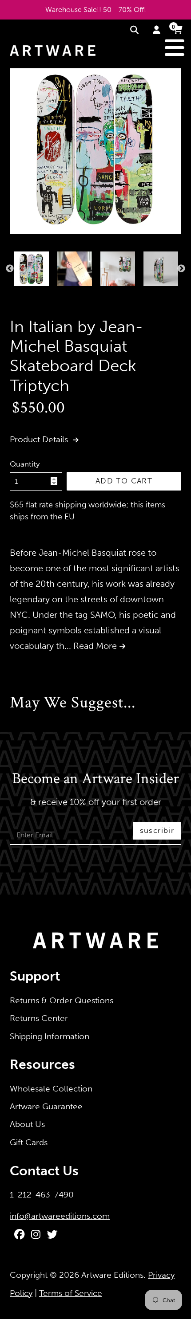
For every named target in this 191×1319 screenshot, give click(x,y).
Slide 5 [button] (40, 295)
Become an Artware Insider (95, 779)
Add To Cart (124, 480)
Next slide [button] (181, 268)
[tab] (12, 295)
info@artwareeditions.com (60, 1216)
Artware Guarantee (46, 1106)
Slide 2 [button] (19, 295)
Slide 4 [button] (33, 295)
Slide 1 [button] (12, 295)
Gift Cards (29, 1142)
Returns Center (39, 1018)
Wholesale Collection (51, 1088)
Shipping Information (49, 1036)
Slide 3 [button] (26, 295)
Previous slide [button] (9, 268)
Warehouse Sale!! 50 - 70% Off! (95, 9)
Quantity (25, 463)
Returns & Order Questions (61, 1000)
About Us (27, 1124)
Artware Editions (112, 1275)
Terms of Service (70, 1293)
